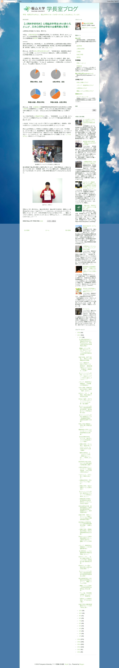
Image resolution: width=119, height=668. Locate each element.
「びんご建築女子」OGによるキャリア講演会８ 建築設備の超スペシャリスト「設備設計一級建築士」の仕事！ (85, 366)
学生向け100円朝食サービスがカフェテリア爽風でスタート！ (89, 290)
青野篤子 (35, 38)
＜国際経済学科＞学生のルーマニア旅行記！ (89, 162)
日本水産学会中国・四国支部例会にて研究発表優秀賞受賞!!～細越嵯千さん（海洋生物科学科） (85, 509)
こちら (50, 47)
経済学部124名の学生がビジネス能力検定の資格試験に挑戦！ (85, 463)
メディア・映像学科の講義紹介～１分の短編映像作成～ (85, 547)
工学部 (79, 51)
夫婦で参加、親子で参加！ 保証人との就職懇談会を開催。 (85, 358)
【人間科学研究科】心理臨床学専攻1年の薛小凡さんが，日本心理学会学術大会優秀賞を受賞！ (85, 343)
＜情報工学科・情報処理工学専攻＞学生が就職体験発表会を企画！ (85, 532)
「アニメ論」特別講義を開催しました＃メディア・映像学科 (85, 594)
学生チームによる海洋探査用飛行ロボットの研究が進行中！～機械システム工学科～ (85, 540)
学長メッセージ (80, 63)
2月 (80, 633)
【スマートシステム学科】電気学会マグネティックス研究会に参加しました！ (85, 494)
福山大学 (78, 38)
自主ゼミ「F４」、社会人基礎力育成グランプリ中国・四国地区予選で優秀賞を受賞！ (85, 560)
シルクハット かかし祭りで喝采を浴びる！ (85, 476)
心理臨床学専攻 (38, 116)
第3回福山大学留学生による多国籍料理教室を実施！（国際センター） (85, 524)
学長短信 (78, 66)
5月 (80, 626)
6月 (80, 623)
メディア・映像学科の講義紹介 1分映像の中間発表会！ (85, 383)
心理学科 (25, 109)
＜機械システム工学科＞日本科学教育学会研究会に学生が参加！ (85, 588)
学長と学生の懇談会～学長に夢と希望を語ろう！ (85, 425)
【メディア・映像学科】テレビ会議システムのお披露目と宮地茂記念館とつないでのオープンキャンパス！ (89, 185)
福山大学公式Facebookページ (84, 73)
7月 (80, 621)
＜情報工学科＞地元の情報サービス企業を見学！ (85, 487)
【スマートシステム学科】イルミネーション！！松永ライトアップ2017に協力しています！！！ (85, 376)
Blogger (81, 664)
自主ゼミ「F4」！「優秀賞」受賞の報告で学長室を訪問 (85, 395)
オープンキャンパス (81, 96)
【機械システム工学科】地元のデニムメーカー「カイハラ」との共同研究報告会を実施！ (85, 351)
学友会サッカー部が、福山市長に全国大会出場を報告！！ (85, 567)
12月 (80, 337)
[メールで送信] (48, 221)
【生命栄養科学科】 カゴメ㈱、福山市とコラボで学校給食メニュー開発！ (85, 439)
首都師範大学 (37, 107)
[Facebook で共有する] (53, 221)
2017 (79, 335)
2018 (79, 332)
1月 (80, 636)
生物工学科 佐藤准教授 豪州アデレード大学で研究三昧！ (85, 606)
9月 (80, 615)
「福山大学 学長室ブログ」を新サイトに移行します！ (89, 207)
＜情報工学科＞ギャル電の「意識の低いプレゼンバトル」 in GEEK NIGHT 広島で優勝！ (85, 447)
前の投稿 (68, 230)
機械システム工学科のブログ (84, 91)
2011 (79, 652)
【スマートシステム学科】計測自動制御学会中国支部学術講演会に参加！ (85, 574)
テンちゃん (86, 309)
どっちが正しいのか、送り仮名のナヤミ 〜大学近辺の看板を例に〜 (89, 122)
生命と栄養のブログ (81, 82)
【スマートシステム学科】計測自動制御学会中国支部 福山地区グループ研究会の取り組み (85, 409)
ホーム (47, 230)
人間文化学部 (80, 48)
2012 (79, 649)
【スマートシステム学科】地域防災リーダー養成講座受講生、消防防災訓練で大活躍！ (85, 418)
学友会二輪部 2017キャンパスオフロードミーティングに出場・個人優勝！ (85, 401)
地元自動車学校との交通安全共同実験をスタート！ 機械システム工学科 (85, 581)
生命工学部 (80, 54)
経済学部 (79, 46)
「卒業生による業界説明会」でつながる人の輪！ (85, 600)
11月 (80, 610)
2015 (79, 642)
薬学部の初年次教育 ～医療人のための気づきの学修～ (89, 143)
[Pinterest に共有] (55, 221)
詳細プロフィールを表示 (89, 27)
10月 (80, 613)
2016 (79, 639)
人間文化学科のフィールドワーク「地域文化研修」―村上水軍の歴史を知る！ (85, 470)
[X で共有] (51, 221)
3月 (80, 631)
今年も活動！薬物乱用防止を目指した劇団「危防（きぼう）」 (85, 389)
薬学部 (79, 57)
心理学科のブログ (81, 88)
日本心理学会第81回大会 (41, 51)
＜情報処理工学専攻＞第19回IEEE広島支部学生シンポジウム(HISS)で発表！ (85, 501)
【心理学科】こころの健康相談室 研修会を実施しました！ (85, 552)
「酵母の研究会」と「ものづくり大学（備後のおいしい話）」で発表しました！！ (85, 456)
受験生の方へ (79, 94)
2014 (79, 644)
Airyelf (66, 664)
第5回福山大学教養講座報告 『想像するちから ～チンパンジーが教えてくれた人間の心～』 (89, 270)
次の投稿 (26, 230)
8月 (80, 618)
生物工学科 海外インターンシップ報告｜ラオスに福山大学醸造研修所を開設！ (85, 517)
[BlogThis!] (50, 221)
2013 (79, 647)
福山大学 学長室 (88, 23)
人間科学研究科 (32, 34)
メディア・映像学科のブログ (84, 85)
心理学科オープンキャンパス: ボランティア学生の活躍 (89, 248)
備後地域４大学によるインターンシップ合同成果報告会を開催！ (85, 432)
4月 (80, 628)
